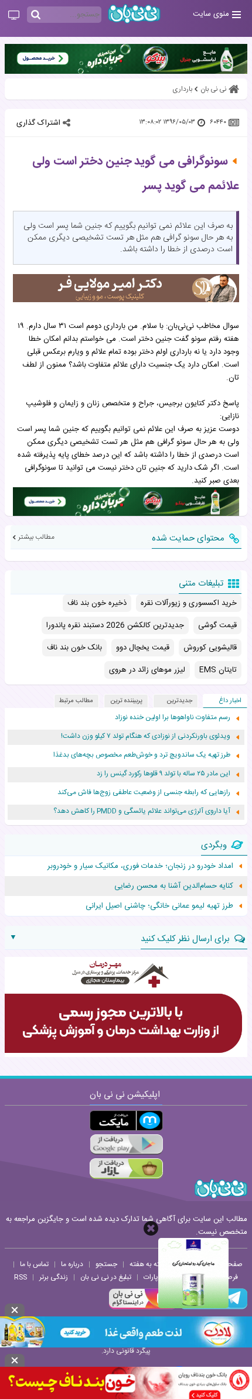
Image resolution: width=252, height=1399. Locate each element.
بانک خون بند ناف (74, 647)
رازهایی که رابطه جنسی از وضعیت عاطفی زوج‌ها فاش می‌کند (143, 792)
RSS (20, 1277)
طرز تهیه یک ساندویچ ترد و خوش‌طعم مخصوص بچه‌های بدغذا (141, 755)
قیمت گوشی (217, 625)
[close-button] (151, 1228)
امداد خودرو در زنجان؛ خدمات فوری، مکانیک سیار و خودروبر (140, 866)
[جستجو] (36, 15)
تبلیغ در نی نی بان (105, 1277)
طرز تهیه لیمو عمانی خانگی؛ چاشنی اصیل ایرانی (159, 905)
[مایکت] (126, 1120)
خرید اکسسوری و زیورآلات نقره (189, 603)
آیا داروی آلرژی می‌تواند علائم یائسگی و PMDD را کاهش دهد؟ (141, 811)
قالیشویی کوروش (210, 647)
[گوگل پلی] (126, 1144)
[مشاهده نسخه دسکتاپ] (14, 16)
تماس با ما (34, 1264)
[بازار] (126, 1168)
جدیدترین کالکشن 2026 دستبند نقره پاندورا (115, 625)
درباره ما (72, 1264)
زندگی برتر (53, 1277)
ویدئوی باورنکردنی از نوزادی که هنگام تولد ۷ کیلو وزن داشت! (145, 736)
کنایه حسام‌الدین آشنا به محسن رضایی (173, 886)
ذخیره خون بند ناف (97, 603)
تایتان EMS (218, 669)
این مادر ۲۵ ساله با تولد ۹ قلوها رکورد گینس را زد (163, 773)
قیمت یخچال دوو (142, 647)
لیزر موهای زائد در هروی (147, 669)
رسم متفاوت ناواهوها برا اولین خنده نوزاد (172, 717)
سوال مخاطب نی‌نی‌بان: (202, 326)
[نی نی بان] (134, 13)
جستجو (106, 1264)
